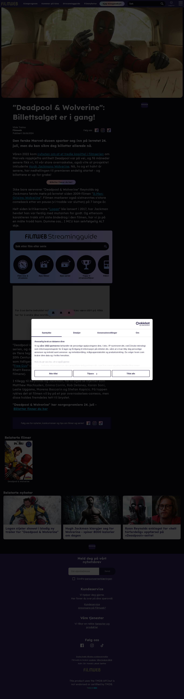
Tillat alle (131, 373)
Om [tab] (137, 333)
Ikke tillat (53, 373)
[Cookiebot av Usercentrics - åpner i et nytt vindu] (138, 324)
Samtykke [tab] (46, 333)
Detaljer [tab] (77, 333)
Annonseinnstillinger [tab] (107, 333)
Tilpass (90, 373)
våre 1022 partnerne (50, 346)
